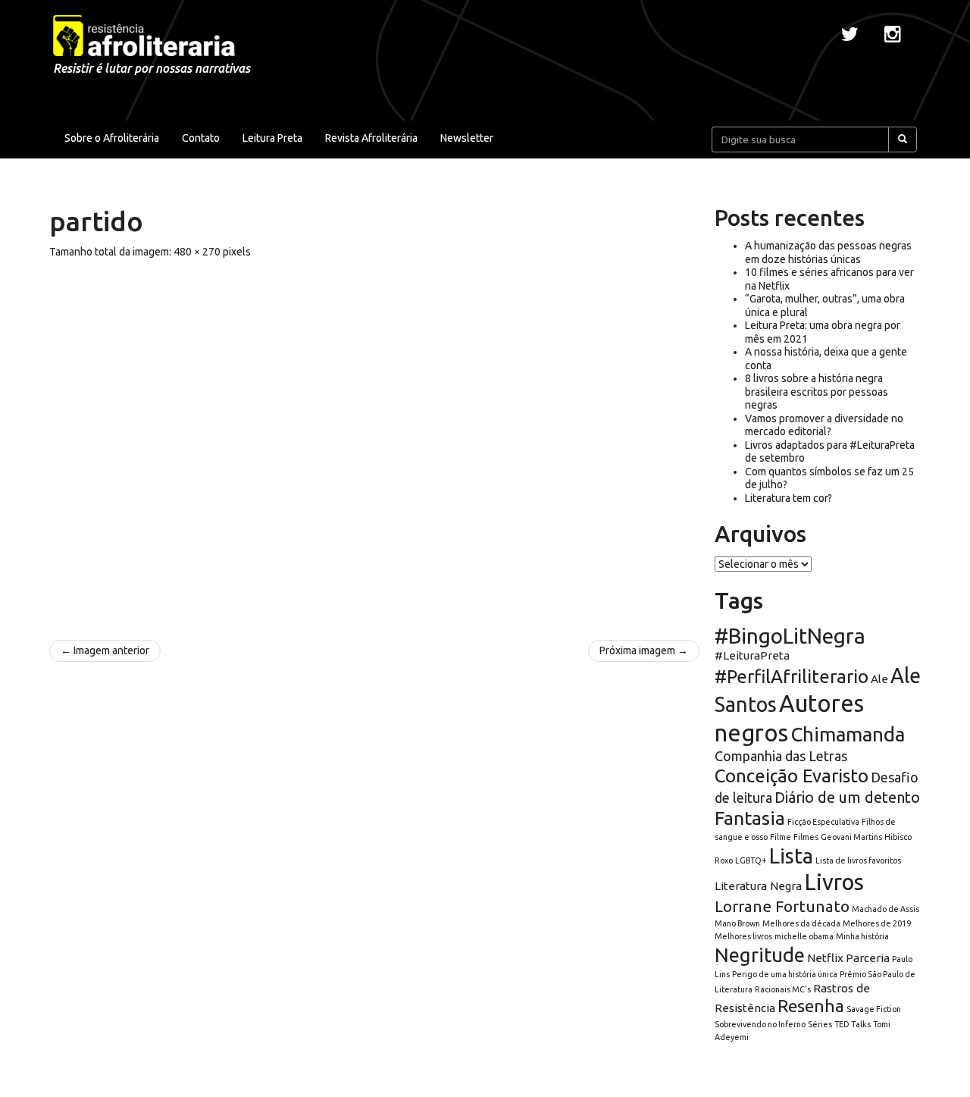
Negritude (760, 955)
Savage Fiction (873, 1009)
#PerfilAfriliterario (791, 676)
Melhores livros (743, 936)
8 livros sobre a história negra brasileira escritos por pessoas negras (816, 391)
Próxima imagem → (643, 650)
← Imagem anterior (105, 650)
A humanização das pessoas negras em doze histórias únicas (828, 252)
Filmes (805, 837)
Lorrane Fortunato (782, 906)
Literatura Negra (758, 885)
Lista (791, 856)
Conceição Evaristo (791, 776)
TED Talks (852, 1024)
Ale (879, 678)
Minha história (862, 936)
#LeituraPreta (752, 655)
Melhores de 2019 (877, 923)
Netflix (825, 957)
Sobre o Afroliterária (111, 138)
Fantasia (750, 818)
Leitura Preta (272, 138)
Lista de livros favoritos (858, 860)
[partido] (374, 441)
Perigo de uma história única (784, 974)
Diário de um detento (847, 797)
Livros (834, 882)
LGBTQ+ (751, 860)
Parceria (868, 957)
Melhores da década (801, 923)
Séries (820, 1024)
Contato (201, 138)
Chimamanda (847, 734)
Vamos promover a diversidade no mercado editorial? (824, 425)
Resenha (811, 1005)
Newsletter (466, 138)
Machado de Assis (885, 909)
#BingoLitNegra (790, 635)
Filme (780, 837)
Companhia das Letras (781, 755)
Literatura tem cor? (788, 498)
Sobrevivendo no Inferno (760, 1024)
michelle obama (804, 936)
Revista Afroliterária (371, 138)
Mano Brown (737, 923)
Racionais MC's (783, 989)
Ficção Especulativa (823, 821)
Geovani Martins (851, 837)
